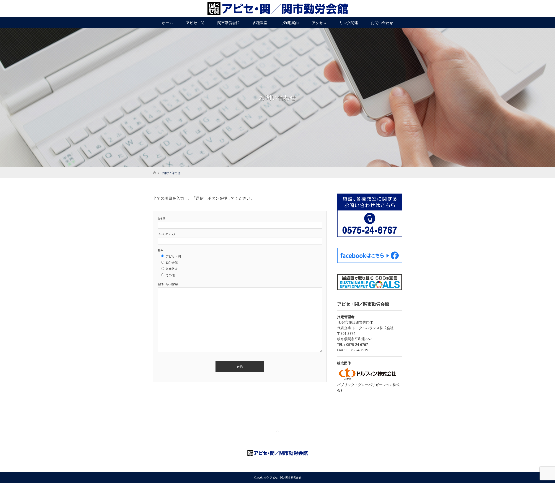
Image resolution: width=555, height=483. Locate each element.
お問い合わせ (382, 22)
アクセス (319, 22)
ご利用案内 (289, 22)
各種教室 (260, 22)
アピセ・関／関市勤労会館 (285, 477)
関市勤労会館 (228, 22)
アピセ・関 (195, 22)
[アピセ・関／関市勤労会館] (277, 8)
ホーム (167, 22)
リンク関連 (349, 22)
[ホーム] (154, 168)
